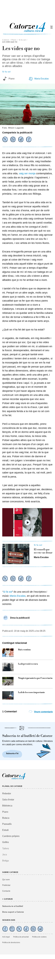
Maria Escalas (41, 78)
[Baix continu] (8, 652)
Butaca (5, 818)
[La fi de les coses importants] (8, 695)
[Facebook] (29, 139)
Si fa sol (22, 40)
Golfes (5, 842)
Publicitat (6, 885)
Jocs (4, 854)
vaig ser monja (27, 173)
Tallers (5, 848)
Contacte (6, 891)
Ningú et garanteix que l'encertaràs (35, 678)
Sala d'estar (8, 799)
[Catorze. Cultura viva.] (5, 929)
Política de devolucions (11, 942)
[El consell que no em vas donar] (15, 554)
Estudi (5, 830)
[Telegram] (21, 139)
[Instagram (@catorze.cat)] (12, 929)
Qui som (6, 879)
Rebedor (6, 793)
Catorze (5, 40)
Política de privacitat (21, 937)
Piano (13, 40)
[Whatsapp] (13, 139)
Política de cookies (39, 937)
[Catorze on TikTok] (26, 929)
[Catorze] (13, 779)
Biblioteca (7, 805)
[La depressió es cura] (8, 667)
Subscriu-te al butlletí (12, 906)
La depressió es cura (28, 664)
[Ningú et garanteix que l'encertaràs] (8, 681)
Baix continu (24, 649)
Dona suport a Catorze (13, 912)
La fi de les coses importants (31, 692)
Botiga (5, 860)
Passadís (7, 824)
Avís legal (6, 937)
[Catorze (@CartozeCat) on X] (19, 929)
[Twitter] (5, 139)
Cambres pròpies (10, 836)
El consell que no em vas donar (43, 551)
